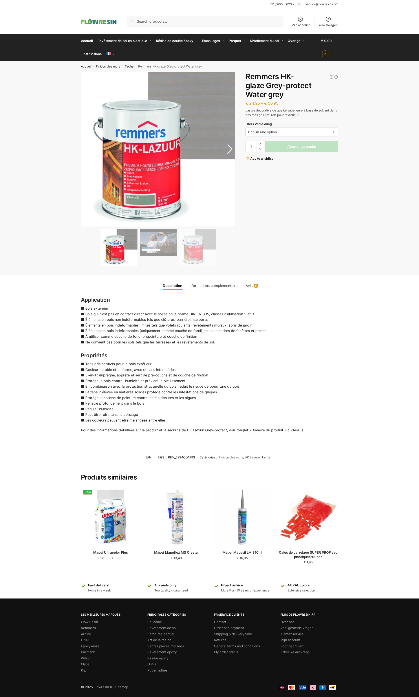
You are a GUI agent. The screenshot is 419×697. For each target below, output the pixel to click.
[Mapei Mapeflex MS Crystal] (176, 517)
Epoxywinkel (91, 646)
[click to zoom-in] (158, 149)
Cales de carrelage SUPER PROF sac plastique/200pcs (308, 554)
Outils (151, 664)
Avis (251, 285)
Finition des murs (108, 66)
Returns (220, 640)
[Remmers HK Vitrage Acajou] (331, 77)
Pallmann (88, 652)
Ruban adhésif (158, 670)
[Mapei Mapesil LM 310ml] (242, 517)
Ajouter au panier (301, 146)
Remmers (88, 628)
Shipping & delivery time (233, 634)
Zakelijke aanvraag (294, 652)
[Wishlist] (133, 494)
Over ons (287, 622)
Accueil (86, 66)
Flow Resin (89, 622)
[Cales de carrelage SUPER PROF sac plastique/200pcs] (308, 517)
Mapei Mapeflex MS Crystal (176, 552)
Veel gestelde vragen (296, 628)
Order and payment (229, 628)
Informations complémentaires (214, 285)
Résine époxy (157, 658)
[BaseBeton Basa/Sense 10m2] (336, 77)
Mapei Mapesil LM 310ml (242, 552)
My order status (226, 652)
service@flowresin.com (321, 4)
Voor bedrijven (291, 646)
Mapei (85, 664)
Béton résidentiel (160, 634)
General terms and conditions (237, 646)
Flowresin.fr (103, 687)
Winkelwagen (328, 25)
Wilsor (86, 658)
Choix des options (110, 567)
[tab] (172, 285)
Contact (220, 622)
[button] (230, 149)
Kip (83, 670)
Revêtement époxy (162, 652)
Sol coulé (154, 622)
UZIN (85, 640)
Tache (129, 66)
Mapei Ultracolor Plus (110, 552)
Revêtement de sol (162, 628)
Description (172, 285)
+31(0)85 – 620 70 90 (285, 4)
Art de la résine (159, 640)
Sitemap (121, 687)
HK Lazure (252, 457)
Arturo (86, 634)
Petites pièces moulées (165, 646)
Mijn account (300, 25)
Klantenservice (292, 634)
